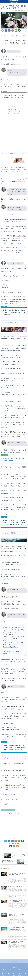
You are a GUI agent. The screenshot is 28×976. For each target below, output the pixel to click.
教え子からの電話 (13, 109)
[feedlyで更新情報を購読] (14, 846)
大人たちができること (14, 111)
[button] (25, 459)
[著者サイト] (10, 846)
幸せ (9, 809)
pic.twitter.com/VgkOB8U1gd (10, 647)
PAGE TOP (14, 961)
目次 (12, 106)
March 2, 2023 (6, 653)
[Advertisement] (14, 134)
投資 (13, 809)
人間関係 (4, 809)
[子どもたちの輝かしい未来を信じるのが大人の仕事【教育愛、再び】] (9, 30)
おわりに (11, 116)
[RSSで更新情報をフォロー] (17, 846)
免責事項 (20, 969)
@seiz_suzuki (20, 35)
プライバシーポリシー (7, 970)
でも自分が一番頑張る (14, 113)
